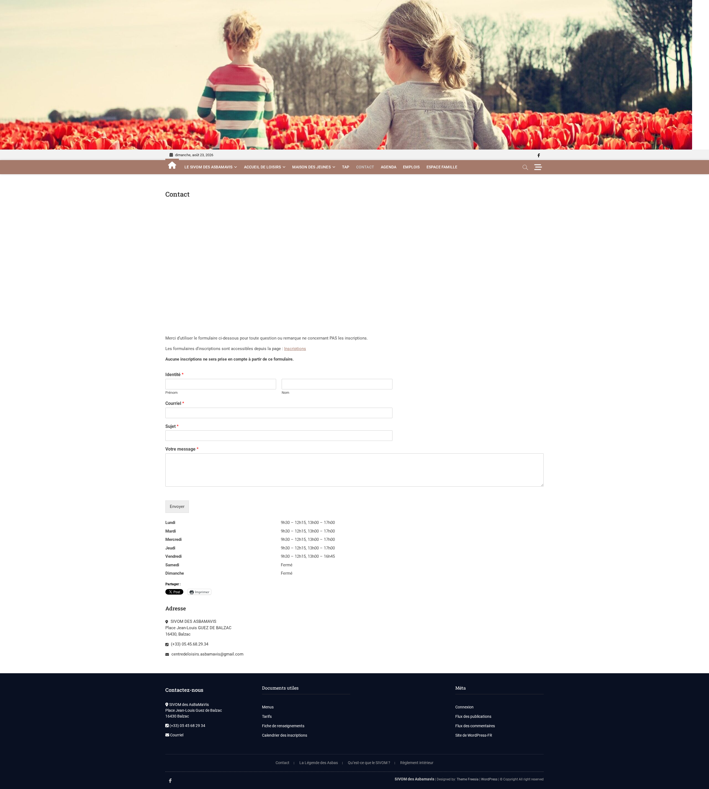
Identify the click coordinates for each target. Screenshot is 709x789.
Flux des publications (473, 716)
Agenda (388, 167)
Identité (174, 374)
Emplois (411, 167)
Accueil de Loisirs (262, 167)
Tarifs (267, 716)
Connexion (464, 707)
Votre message (182, 449)
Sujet (172, 426)
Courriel (174, 403)
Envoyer (177, 506)
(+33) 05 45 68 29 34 (187, 725)
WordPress (489, 779)
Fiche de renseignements (283, 726)
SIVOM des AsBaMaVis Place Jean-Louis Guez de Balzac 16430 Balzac (193, 710)
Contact (365, 167)
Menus (268, 707)
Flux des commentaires (475, 726)
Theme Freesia (468, 779)
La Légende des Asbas (318, 762)
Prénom (171, 392)
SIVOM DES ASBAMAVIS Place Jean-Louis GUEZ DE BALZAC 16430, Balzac (198, 628)
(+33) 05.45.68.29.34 (189, 644)
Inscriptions (295, 348)
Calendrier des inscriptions (284, 735)
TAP (346, 167)
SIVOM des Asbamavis (414, 779)
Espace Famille (442, 167)
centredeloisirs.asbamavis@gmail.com (206, 654)
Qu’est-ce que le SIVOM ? (369, 762)
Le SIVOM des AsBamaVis (208, 167)
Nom (285, 392)
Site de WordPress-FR (473, 735)
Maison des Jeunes (311, 167)
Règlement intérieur (416, 762)
